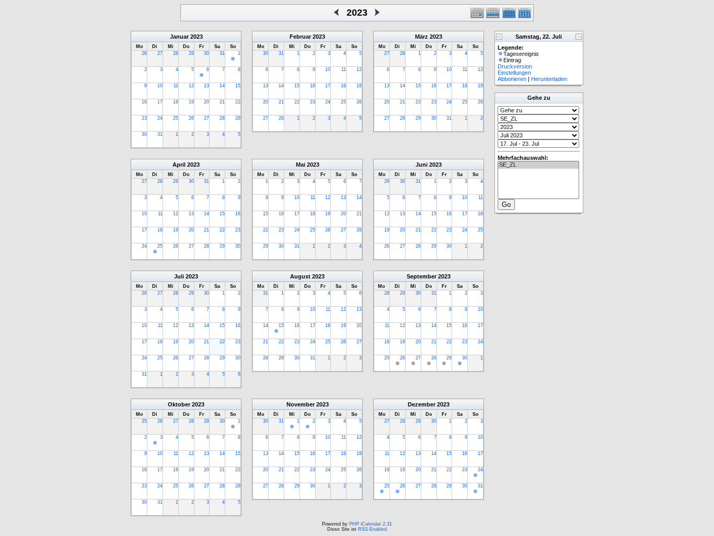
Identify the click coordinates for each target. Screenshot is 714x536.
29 (191, 53)
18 (175, 101)
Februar (300, 36)
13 (206, 85)
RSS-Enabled (372, 529)
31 (222, 53)
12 (191, 85)
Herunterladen (549, 79)
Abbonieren (512, 79)
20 (206, 101)
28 (175, 53)
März (421, 36)
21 (222, 101)
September (421, 276)
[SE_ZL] (538, 165)
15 (237, 85)
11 (176, 85)
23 (144, 118)
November (300, 404)
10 (160, 85)
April (179, 164)
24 (160, 118)
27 (160, 53)
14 (222, 85)
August (300, 276)
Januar (179, 36)
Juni (422, 164)
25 (175, 118)
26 (144, 53)
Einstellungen (514, 72)
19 (191, 101)
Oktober (179, 404)
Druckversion (515, 66)
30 (206, 53)
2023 (196, 36)
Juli (179, 276)
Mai (300, 164)
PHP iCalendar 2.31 (370, 524)
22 (237, 101)
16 (144, 101)
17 (160, 101)
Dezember (421, 404)
